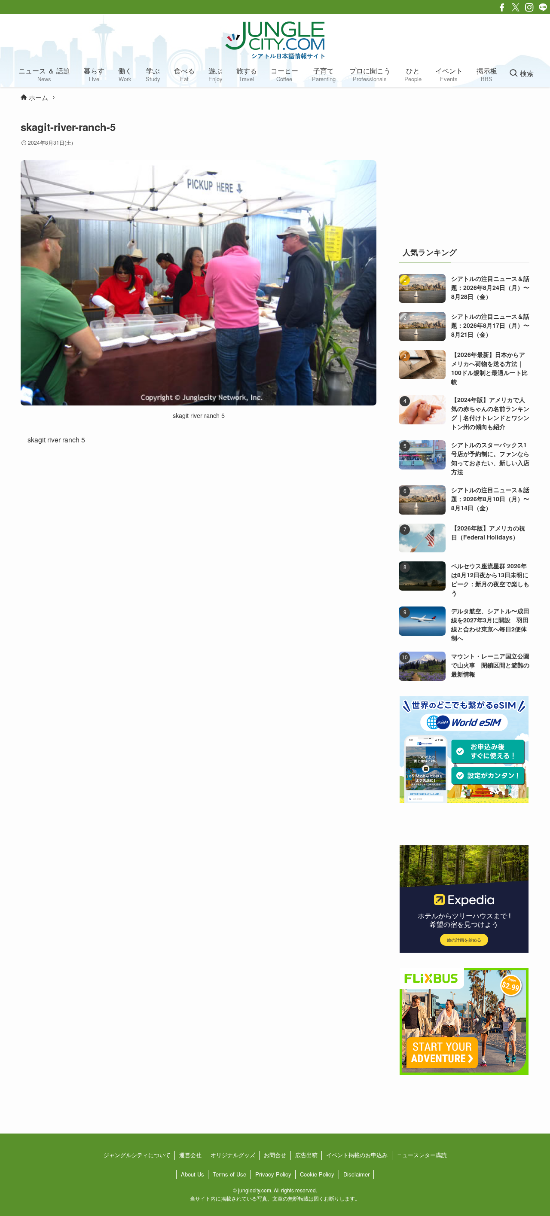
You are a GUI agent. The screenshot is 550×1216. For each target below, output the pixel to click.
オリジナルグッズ (233, 1155)
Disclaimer (356, 1174)
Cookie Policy (317, 1174)
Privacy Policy (273, 1174)
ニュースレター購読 (422, 1155)
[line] (543, 7)
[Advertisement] (464, 173)
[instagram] (529, 7)
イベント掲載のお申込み (357, 1155)
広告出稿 (306, 1155)
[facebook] (502, 7)
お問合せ (275, 1155)
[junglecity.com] (275, 40)
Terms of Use (229, 1174)
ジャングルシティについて (137, 1155)
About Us (192, 1174)
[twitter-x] (515, 7)
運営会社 (190, 1155)
